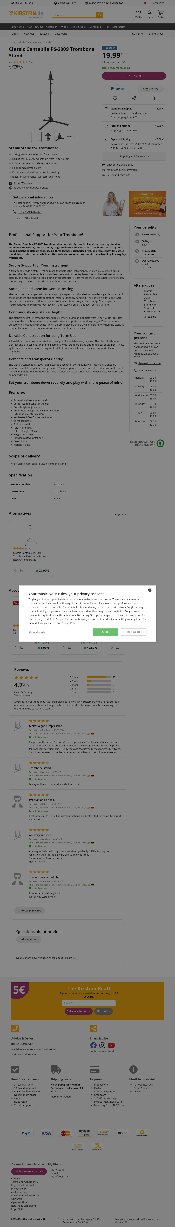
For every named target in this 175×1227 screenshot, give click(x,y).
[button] (37, 632)
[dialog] (87, 613)
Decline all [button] (133, 631)
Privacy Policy (69, 623)
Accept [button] (106, 631)
